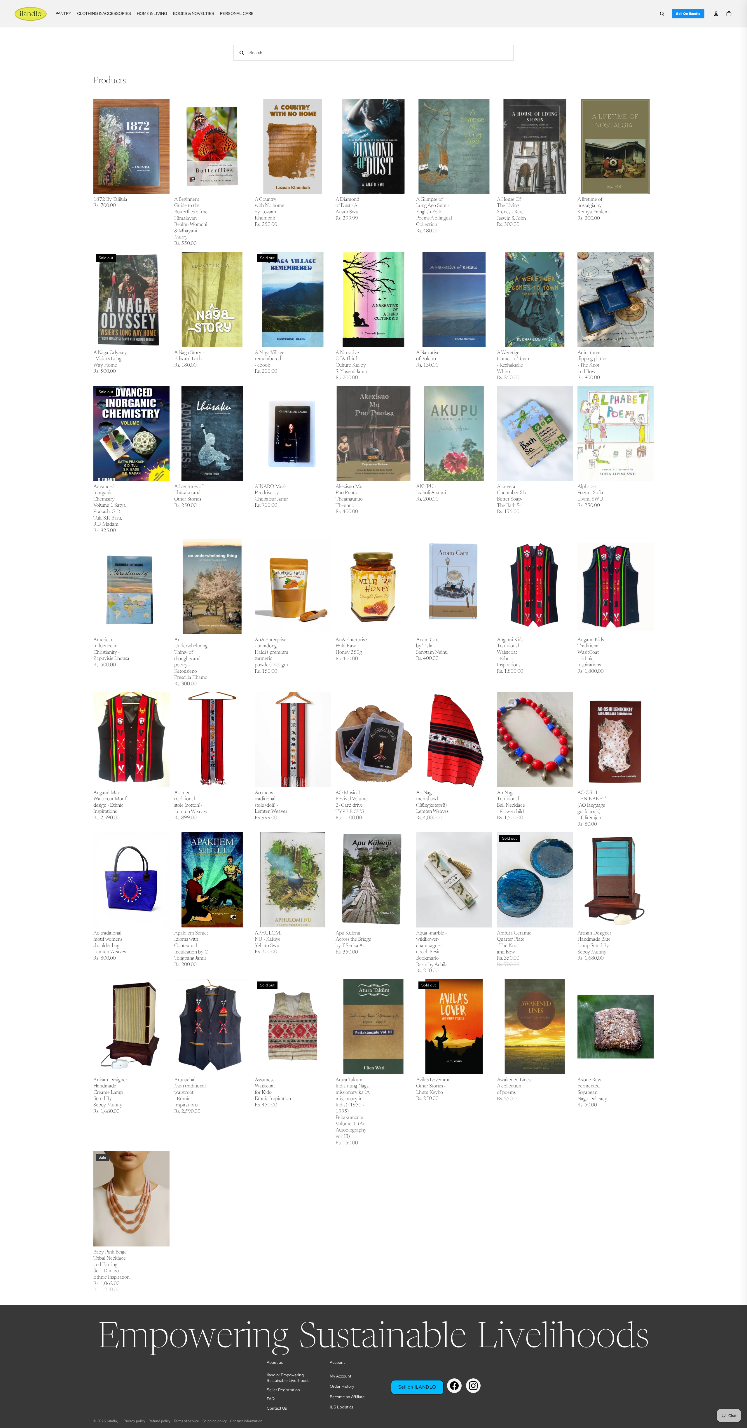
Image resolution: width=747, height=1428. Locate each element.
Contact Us (277, 1408)
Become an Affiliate (347, 1396)
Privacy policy (134, 1421)
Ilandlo (112, 1421)
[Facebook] (454, 1385)
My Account (340, 1376)
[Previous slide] (344, 586)
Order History (342, 1386)
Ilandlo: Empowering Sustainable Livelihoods (288, 1377)
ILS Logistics (341, 1407)
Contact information (246, 1421)
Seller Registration (283, 1389)
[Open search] (662, 13)
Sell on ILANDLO (417, 1387)
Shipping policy (215, 1421)
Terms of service (186, 1421)
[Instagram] (473, 1385)
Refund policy (159, 1421)
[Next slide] (402, 586)
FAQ (271, 1398)
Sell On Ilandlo (688, 13)
